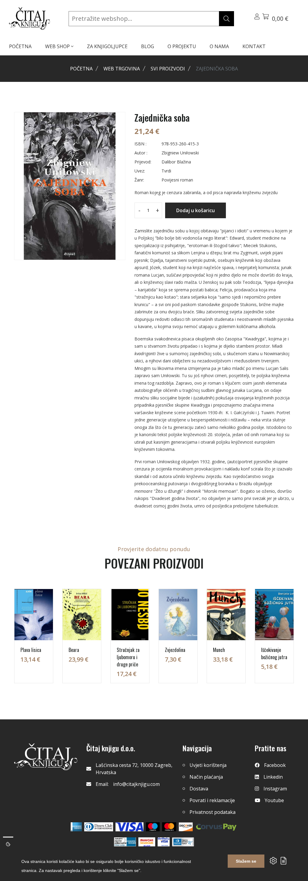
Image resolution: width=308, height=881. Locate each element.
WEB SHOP (58, 46)
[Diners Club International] (99, 827)
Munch (219, 649)
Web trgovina (121, 68)
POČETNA (20, 46)
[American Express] (76, 827)
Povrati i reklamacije (212, 800)
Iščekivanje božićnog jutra (274, 653)
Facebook (275, 765)
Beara (74, 649)
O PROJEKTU (182, 46)
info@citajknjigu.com (136, 784)
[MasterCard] (153, 827)
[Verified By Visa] (163, 842)
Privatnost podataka (212, 812)
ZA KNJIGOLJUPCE (107, 46)
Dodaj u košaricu (195, 210)
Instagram (275, 788)
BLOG (147, 46)
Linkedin (273, 777)
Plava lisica (30, 649)
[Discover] (185, 827)
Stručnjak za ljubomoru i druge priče (128, 657)
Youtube (274, 800)
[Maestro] (169, 827)
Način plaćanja (206, 777)
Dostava (198, 788)
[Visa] (129, 827)
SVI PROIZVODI (168, 68)
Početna (81, 68)
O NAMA (219, 46)
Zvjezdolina (175, 649)
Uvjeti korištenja (207, 765)
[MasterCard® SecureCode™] (147, 842)
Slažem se (246, 861)
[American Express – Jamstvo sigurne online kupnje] (124, 842)
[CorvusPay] (216, 827)
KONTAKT (254, 46)
